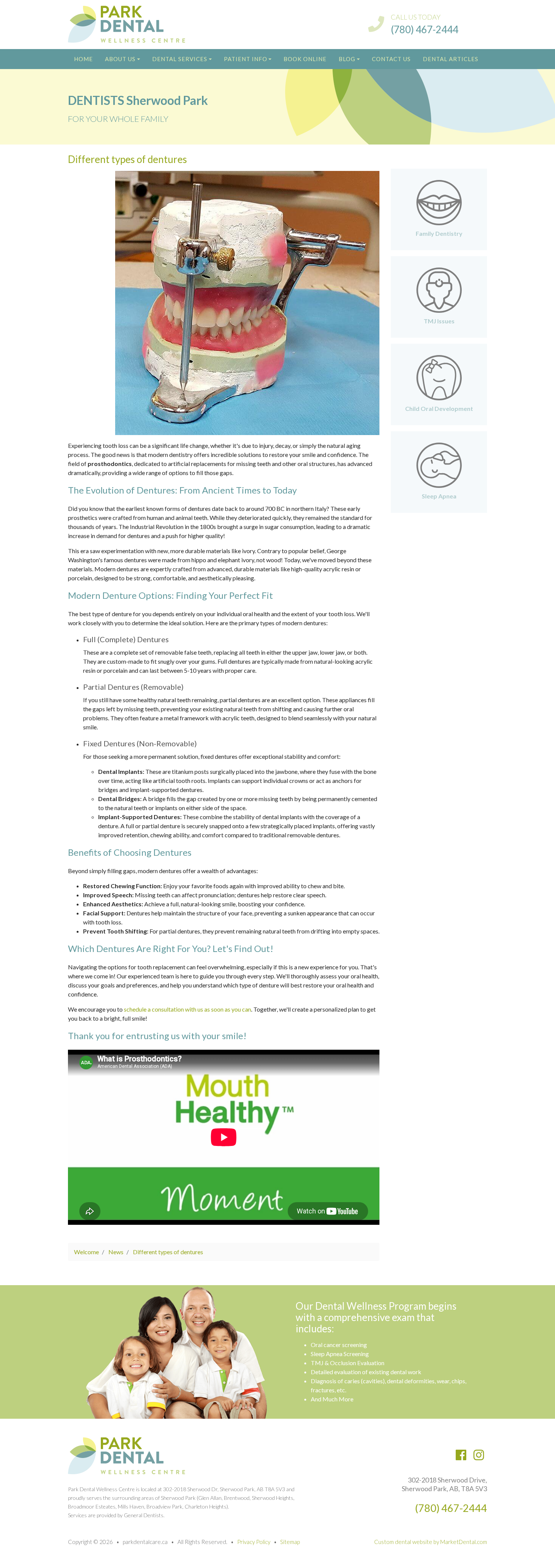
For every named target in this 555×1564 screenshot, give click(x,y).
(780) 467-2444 (424, 29)
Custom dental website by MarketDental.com (430, 1541)
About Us (120, 58)
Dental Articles (450, 58)
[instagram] (478, 1454)
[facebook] (461, 1454)
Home (83, 58)
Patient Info (245, 58)
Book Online (305, 58)
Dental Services (179, 58)
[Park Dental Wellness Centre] (134, 24)
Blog (347, 58)
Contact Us (391, 58)
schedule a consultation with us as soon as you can (187, 1009)
